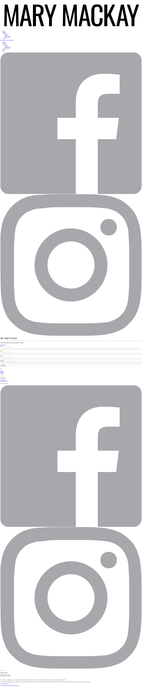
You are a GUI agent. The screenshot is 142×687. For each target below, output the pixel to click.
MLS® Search (7, 37)
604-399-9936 (2, 40)
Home (4, 31)
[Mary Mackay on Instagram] (71, 335)
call (3, 50)
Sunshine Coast (7, 36)
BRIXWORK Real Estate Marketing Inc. (12, 685)
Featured (6, 34)
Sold (5, 35)
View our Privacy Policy (4, 683)
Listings (1, 372)
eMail (4, 51)
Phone (1, 355)
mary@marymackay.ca (10, 40)
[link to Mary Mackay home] (71, 29)
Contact (4, 38)
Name (1, 345)
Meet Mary (5, 32)
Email (1, 350)
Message (1, 360)
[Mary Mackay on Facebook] (71, 193)
